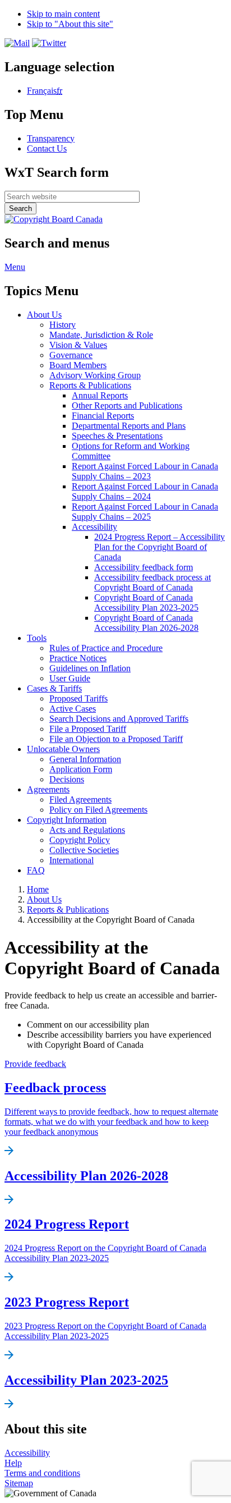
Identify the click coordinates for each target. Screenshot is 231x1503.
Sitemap (18, 1483)
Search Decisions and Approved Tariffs (118, 718)
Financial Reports (103, 415)
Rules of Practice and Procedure (106, 648)
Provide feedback (35, 1064)
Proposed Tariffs (78, 698)
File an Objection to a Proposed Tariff (116, 739)
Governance (71, 355)
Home (38, 889)
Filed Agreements (80, 799)
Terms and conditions (42, 1473)
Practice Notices (78, 658)
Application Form (80, 769)
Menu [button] (14, 267)
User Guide (69, 678)
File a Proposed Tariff (87, 729)
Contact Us (47, 148)
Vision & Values (78, 345)
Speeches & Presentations (117, 436)
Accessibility (94, 526)
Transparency (51, 138)
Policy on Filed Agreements (98, 809)
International (71, 860)
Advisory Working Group (95, 375)
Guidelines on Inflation (90, 668)
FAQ (36, 870)
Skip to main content (63, 14)
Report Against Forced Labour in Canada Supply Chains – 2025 (145, 511)
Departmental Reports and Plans (129, 425)
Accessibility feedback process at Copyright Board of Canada (152, 582)
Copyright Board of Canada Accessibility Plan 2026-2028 (146, 623)
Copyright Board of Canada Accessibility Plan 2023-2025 (146, 602)
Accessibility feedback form (143, 567)
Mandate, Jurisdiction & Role (101, 335)
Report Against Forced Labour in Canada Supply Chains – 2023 (145, 471)
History (62, 324)
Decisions (66, 779)
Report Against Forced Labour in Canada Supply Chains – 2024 (145, 491)
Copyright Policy (79, 840)
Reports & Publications (90, 385)
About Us (44, 899)
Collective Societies (84, 850)
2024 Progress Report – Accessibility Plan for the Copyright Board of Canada (159, 547)
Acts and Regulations (87, 830)
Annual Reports (100, 395)
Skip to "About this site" (70, 24)
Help (13, 1463)
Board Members (78, 365)
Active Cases (72, 708)
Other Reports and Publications (127, 405)
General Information (85, 759)
